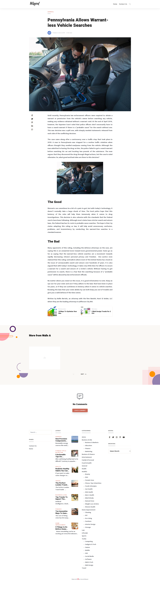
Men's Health (89, 495)
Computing (89, 541)
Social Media (89, 556)
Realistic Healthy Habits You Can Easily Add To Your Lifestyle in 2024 (62, 470)
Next (82, 374)
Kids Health (89, 492)
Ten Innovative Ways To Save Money (61, 512)
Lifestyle (85, 533)
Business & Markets (92, 442)
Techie (84, 539)
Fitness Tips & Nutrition (93, 483)
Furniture (88, 521)
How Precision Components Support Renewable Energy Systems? (62, 440)
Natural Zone (89, 501)
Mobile (87, 550)
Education (88, 445)
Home (115, 4)
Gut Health (88, 489)
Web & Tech (89, 562)
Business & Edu (61, 495)
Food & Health (86, 463)
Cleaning (88, 512)
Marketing (88, 451)
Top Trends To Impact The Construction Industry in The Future (61, 498)
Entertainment (87, 457)
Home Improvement (88, 510)
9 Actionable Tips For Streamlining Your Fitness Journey (60, 456)
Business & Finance (88, 454)
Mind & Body (89, 498)
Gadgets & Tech (90, 544)
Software (88, 559)
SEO (86, 553)
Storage (88, 527)
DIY (86, 515)
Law (83, 530)
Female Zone (89, 480)
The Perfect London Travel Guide (61, 484)
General (51, 11)
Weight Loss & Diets (92, 504)
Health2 (84, 471)
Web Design (89, 565)
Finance (58, 509)
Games (87, 547)
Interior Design (90, 524)
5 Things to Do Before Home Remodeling (61, 528)
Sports (84, 536)
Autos (84, 437)
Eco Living (88, 518)
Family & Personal (88, 460)
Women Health (90, 507)
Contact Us (123, 4)
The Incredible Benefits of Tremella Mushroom (48, 354)
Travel (58, 480)
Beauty (87, 474)
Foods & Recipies (47, 349)
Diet (86, 477)
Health (58, 466)
